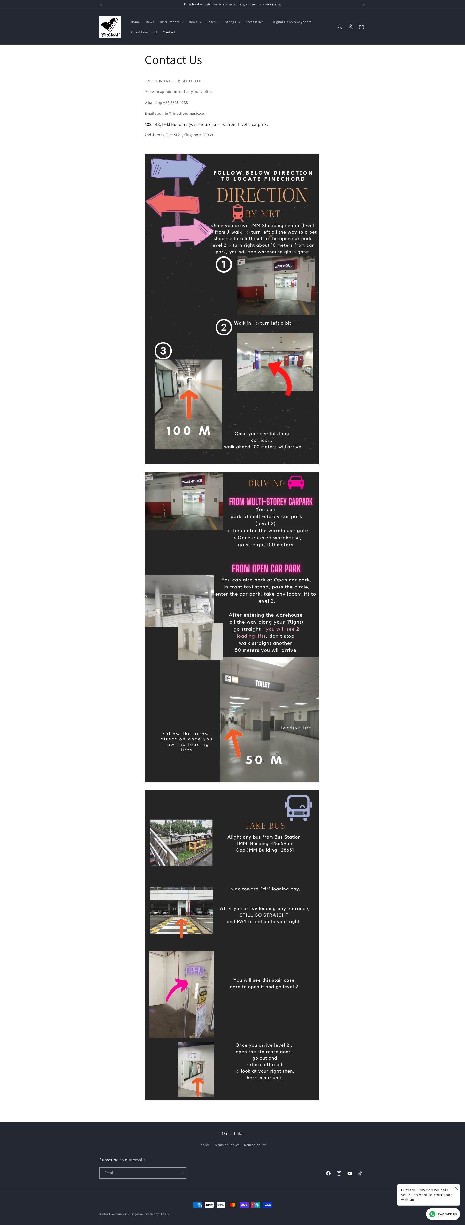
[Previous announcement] (101, 4)
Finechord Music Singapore (126, 1214)
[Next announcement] (364, 4)
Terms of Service (227, 1145)
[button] (171, 22)
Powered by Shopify (156, 1214)
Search (204, 1145)
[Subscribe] (181, 1173)
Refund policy (255, 1145)
